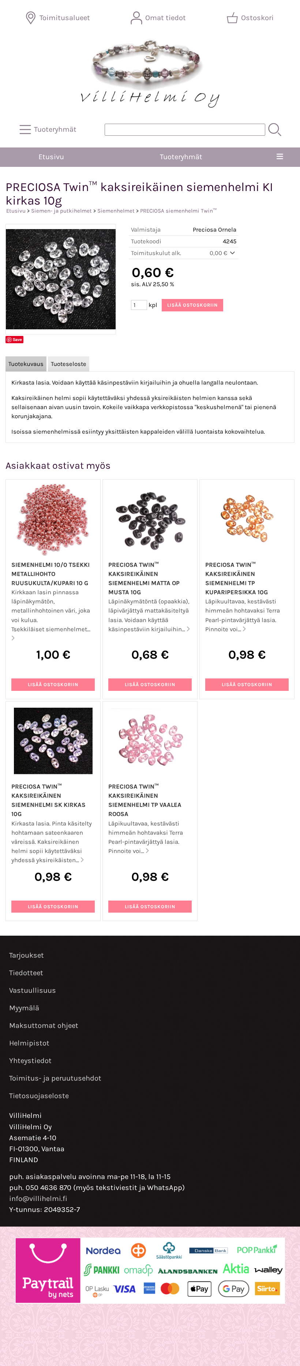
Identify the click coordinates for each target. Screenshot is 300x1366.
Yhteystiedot (30, 1060)
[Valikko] (279, 156)
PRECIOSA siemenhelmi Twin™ (178, 210)
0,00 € (219, 253)
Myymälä (24, 1008)
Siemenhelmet (116, 210)
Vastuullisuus (32, 990)
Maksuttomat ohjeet (43, 1025)
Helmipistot (29, 1043)
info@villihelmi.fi (38, 1198)
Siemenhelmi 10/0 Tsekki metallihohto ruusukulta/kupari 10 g (50, 574)
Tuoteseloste (68, 363)
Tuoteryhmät (181, 157)
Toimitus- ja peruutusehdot (55, 1078)
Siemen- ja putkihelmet (61, 210)
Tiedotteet (26, 973)
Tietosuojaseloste (39, 1096)
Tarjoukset (26, 955)
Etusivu (51, 157)
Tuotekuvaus (26, 363)
